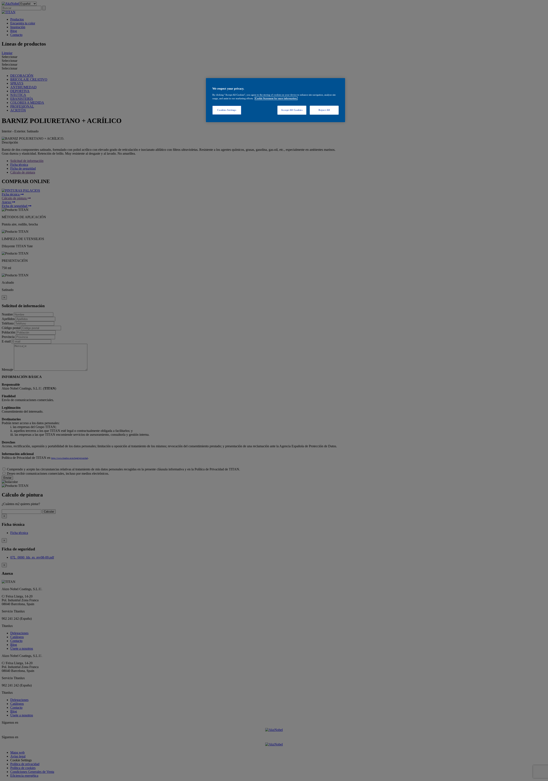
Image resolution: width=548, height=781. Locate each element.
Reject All (324, 110)
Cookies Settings (226, 110)
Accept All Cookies (291, 110)
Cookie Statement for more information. (276, 98)
